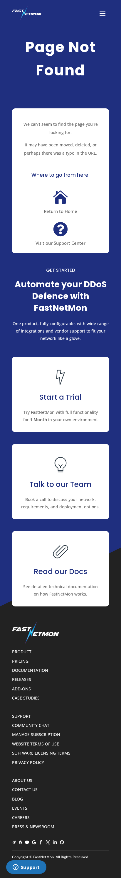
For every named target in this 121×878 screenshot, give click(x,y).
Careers (21, 817)
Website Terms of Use (35, 744)
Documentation (30, 670)
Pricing (20, 661)
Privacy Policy (28, 762)
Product (21, 651)
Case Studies (26, 698)
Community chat (30, 725)
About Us (22, 780)
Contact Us (25, 789)
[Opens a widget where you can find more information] (26, 867)
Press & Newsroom (33, 826)
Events (19, 808)
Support (21, 716)
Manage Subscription (36, 734)
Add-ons (21, 689)
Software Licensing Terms (41, 753)
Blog (17, 799)
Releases (21, 679)
